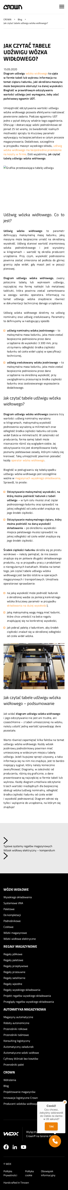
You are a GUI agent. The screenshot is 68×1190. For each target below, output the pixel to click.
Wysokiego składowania (17, 897)
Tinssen (24, 1183)
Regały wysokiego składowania (21, 990)
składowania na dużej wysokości (27, 605)
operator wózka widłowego (27, 460)
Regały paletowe (13, 960)
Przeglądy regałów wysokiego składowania (28, 1002)
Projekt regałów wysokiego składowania (27, 996)
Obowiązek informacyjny (48, 1173)
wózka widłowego (37, 73)
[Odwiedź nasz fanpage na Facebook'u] (6, 1147)
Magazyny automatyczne (18, 1017)
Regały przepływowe (15, 966)
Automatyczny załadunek (18, 1047)
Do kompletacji (12, 915)
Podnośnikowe (12, 921)
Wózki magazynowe (15, 933)
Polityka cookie (29, 1173)
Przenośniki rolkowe (15, 1029)
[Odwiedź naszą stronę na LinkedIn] (14, 1147)
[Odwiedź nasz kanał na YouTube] (23, 1147)
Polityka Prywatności (10, 1173)
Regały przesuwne (14, 972)
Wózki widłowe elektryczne (19, 939)
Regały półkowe (12, 954)
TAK (51, 1126)
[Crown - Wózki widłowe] (12, 7)
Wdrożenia (9, 1080)
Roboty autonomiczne (16, 1023)
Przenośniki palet (13, 1064)
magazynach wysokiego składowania (37, 478)
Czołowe (8, 927)
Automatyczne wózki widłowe (21, 1053)
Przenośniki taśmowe (16, 1035)
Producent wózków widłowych (21, 1104)
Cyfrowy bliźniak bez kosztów (20, 1058)
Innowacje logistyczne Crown (20, 1098)
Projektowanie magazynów (19, 1092)
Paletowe (8, 909)
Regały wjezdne (12, 984)
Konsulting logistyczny (16, 1041)
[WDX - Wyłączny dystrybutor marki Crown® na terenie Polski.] (11, 1133)
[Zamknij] (65, 1102)
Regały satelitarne (14, 978)
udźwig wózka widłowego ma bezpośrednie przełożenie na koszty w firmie (32, 150)
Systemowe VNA (13, 903)
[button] (55, 1141)
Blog (6, 1086)
